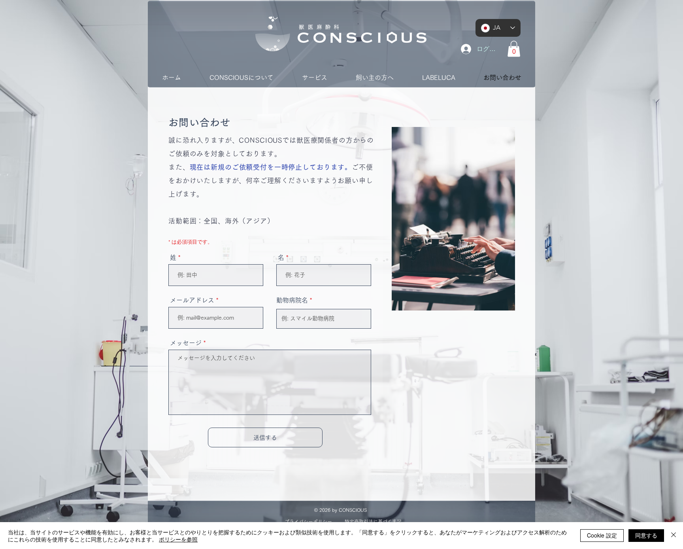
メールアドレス (192, 300)
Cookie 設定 (602, 535)
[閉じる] (673, 535)
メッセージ (186, 343)
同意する (646, 535)
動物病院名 (292, 300)
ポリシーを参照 (178, 539)
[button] (514, 49)
